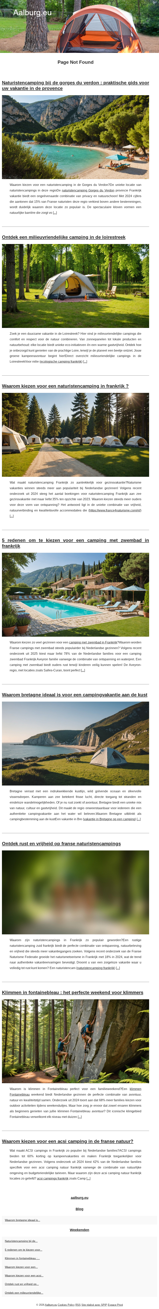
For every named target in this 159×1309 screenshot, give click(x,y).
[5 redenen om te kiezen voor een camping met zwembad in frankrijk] (75, 595)
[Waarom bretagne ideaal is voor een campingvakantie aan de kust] (75, 744)
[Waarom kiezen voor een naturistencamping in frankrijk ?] (75, 435)
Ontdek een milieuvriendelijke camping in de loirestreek (63, 237)
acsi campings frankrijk (52, 1178)
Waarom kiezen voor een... (21, 1266)
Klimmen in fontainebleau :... (22, 1258)
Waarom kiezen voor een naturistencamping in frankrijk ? (65, 386)
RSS (78, 1304)
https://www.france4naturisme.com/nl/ (114, 510)
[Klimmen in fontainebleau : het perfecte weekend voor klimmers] (75, 1041)
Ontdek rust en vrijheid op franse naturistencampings (61, 843)
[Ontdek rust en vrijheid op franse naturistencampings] (75, 892)
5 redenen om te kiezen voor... (23, 1249)
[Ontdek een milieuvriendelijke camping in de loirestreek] (75, 286)
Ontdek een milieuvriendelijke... (24, 1292)
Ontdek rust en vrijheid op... (22, 1284)
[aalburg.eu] (79, 26)
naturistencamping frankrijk (95, 968)
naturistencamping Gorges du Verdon (88, 190)
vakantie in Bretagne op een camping (109, 819)
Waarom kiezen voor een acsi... (24, 1275)
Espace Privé (115, 1304)
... (55, 212)
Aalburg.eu (51, 1304)
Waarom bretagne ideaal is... (22, 1220)
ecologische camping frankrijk (61, 361)
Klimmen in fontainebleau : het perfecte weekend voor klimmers (72, 992)
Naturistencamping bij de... (21, 1241)
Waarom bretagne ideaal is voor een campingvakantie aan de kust (74, 694)
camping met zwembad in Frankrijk (93, 642)
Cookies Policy (66, 1304)
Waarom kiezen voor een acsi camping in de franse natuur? (67, 1141)
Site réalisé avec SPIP (94, 1304)
